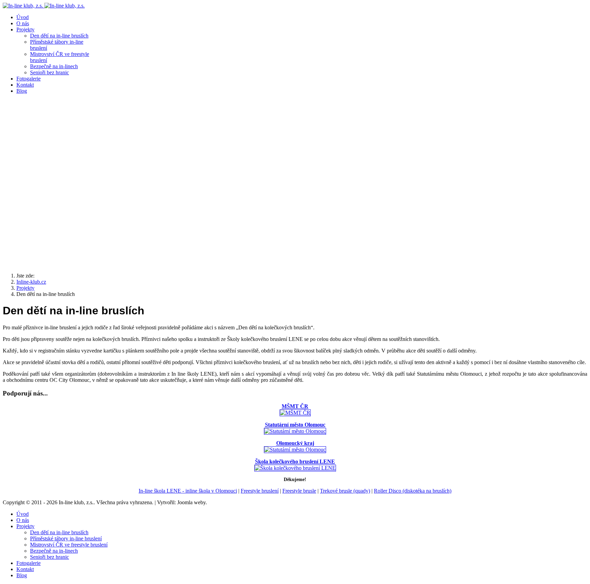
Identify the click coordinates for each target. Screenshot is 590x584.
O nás (22, 23)
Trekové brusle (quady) (345, 491)
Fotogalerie (28, 78)
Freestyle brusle (299, 491)
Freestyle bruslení (260, 491)
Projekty (25, 29)
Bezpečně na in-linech (54, 66)
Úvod (22, 17)
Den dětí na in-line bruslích (59, 36)
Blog (21, 91)
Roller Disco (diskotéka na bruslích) (412, 491)
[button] (295, 250)
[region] (295, 183)
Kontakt (25, 85)
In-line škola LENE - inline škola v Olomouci (188, 491)
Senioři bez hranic (49, 72)
